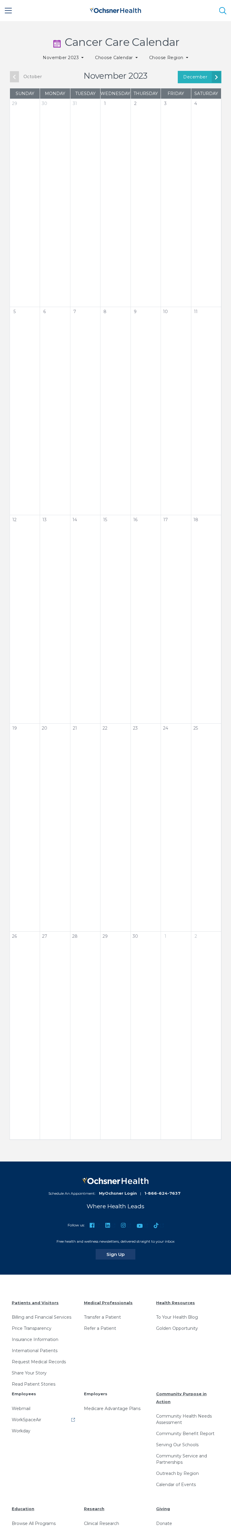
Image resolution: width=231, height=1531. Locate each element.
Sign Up (120, 1254)
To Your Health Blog (177, 1317)
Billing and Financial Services (41, 1317)
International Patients (34, 1350)
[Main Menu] (8, 10)
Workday (21, 1431)
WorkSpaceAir (26, 1419)
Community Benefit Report (185, 1433)
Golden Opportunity (177, 1328)
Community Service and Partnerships (181, 1459)
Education (23, 1508)
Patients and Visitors (35, 1302)
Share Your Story (29, 1373)
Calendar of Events (176, 1484)
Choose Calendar (114, 57)
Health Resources (175, 1302)
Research (94, 1508)
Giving (163, 1508)
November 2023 (61, 57)
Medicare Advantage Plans (112, 1408)
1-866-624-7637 (162, 1193)
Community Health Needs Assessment (184, 1419)
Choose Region (167, 57)
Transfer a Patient (102, 1317)
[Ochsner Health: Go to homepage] (115, 9)
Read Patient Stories (33, 1384)
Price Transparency (31, 1328)
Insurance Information (35, 1339)
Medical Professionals (108, 1302)
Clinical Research (101, 1523)
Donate (164, 1523)
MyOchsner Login (118, 1193)
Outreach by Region (177, 1473)
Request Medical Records (39, 1362)
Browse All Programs (34, 1523)
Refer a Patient (100, 1328)
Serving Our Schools (177, 1444)
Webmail (21, 1408)
